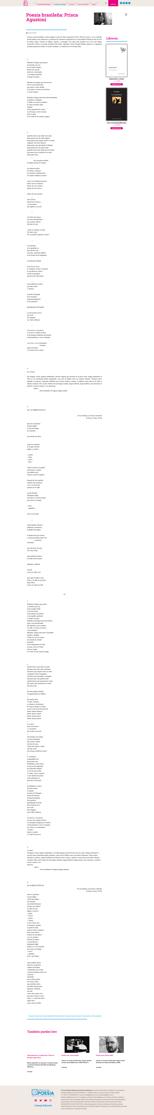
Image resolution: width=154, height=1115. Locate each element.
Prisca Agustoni (97, 1016)
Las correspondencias (116, 122)
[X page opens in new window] (124, 3)
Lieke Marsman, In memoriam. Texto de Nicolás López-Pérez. (40, 1056)
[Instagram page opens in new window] (126, 3)
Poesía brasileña (48, 1016)
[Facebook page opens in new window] (121, 3)
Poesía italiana (86, 1016)
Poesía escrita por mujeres (73, 1016)
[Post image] (42, 1044)
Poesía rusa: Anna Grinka (70, 1055)
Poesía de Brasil (59, 1016)
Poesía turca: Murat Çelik (104, 1055)
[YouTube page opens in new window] (129, 3)
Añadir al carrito (116, 84)
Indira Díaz (38, 1016)
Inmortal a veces (116, 79)
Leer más (29, 1071)
